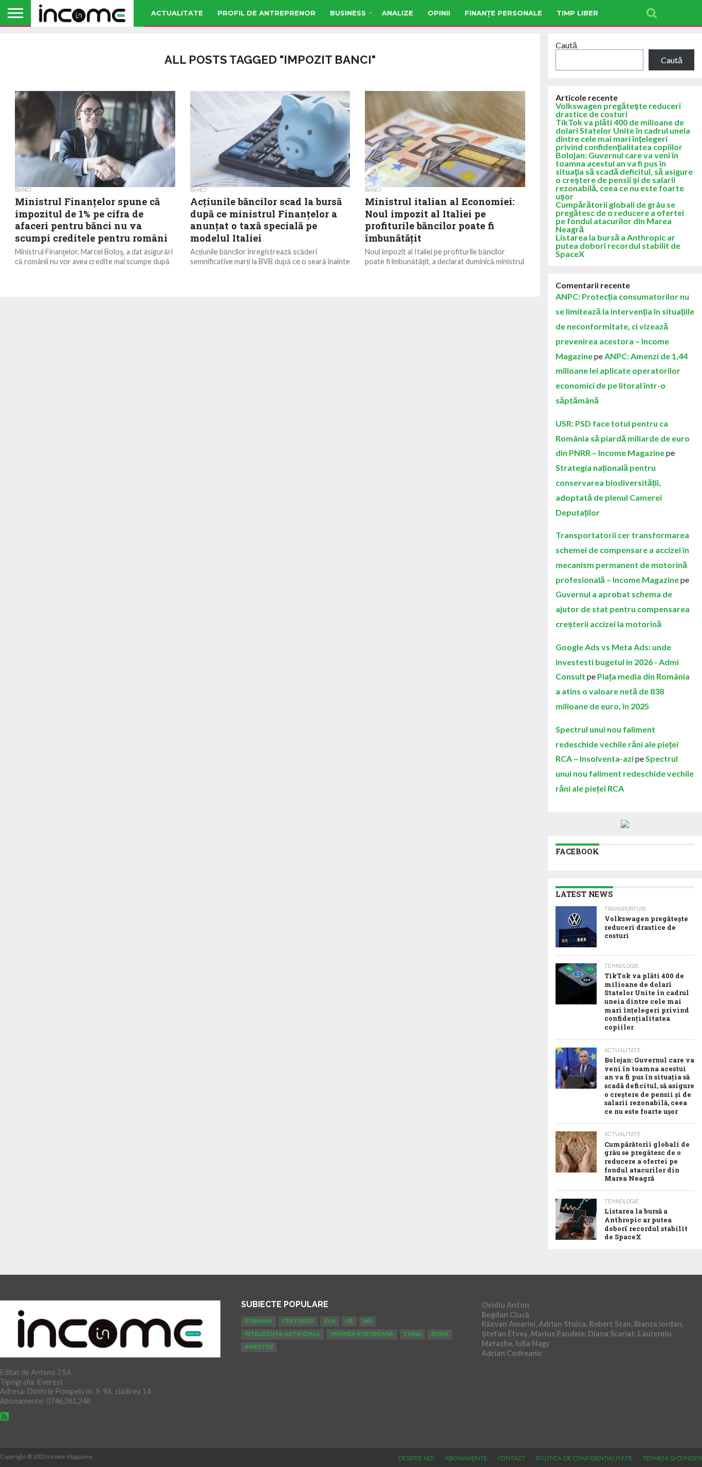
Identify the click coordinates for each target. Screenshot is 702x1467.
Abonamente (466, 1458)
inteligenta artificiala (282, 1334)
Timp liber (577, 13)
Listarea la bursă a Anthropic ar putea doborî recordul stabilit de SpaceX (618, 245)
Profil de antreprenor (266, 13)
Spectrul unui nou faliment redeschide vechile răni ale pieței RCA (625, 773)
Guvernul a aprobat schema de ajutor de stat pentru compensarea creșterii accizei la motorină (623, 609)
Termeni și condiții (672, 1458)
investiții (259, 1347)
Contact (511, 1458)
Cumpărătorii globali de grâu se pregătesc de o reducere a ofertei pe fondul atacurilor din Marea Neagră (620, 216)
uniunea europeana (362, 1334)
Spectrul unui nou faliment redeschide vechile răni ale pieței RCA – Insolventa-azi (617, 744)
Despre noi (416, 1458)
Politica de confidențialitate (583, 1458)
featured (298, 1321)
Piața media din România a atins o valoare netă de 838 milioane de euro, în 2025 (623, 691)
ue (349, 1321)
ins (367, 1321)
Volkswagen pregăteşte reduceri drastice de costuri (618, 110)
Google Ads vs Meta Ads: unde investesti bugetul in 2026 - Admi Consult (617, 662)
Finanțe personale (503, 13)
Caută (566, 45)
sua (330, 1321)
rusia (440, 1334)
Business (348, 13)
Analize (397, 13)
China (412, 1334)
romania (258, 1321)
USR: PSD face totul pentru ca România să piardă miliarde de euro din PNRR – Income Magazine (623, 438)
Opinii (439, 13)
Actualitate (177, 13)
